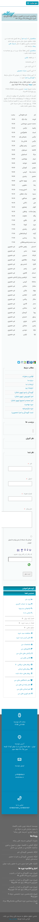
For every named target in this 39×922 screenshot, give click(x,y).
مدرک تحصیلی (21, 71)
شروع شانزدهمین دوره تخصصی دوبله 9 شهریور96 (22, 895)
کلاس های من (25, 658)
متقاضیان (33, 38)
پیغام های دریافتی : (22, 664)
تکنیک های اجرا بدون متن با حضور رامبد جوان (20, 863)
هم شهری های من (24, 693)
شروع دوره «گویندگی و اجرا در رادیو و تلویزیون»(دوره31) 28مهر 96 (23, 874)
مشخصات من (26, 644)
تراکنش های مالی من (23, 653)
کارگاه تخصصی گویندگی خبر (27, 852)
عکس (26, 57)
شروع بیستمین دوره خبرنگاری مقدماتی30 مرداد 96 (20, 902)
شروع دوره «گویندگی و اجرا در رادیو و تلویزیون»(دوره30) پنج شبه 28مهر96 (23, 881)
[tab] (19, 588)
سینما (30, 84)
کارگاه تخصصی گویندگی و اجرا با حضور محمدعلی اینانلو (23, 858)
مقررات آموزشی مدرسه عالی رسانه (25, 840)
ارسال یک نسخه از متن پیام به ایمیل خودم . (19, 541)
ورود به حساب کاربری (23, 604)
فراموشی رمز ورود (24, 608)
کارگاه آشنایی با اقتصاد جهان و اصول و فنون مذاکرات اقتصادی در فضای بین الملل (21, 846)
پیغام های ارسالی (24, 669)
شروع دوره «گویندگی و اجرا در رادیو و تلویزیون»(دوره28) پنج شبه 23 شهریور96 (22, 888)
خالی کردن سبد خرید (23, 637)
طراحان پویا (13, 919)
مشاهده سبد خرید (24, 633)
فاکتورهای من (25, 649)
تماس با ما (27, 613)
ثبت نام (24, 38)
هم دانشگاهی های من (22, 680)
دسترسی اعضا (29, 593)
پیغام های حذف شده (23, 673)
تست (25, 89)
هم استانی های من (23, 689)
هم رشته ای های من (23, 684)
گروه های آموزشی (28, 588)
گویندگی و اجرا (29, 78)
